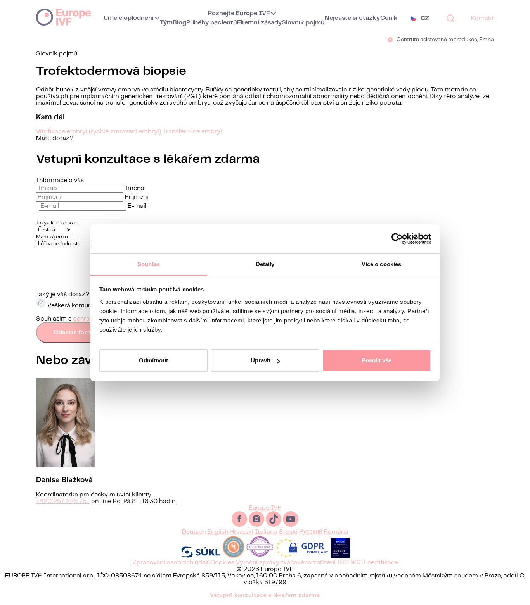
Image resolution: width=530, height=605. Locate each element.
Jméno (134, 188)
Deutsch (194, 532)
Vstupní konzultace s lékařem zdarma (265, 595)
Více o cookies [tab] (381, 264)
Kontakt (482, 18)
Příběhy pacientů (211, 23)
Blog (179, 23)
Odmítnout (153, 360)
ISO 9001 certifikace (367, 562)
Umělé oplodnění (129, 18)
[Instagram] (257, 525)
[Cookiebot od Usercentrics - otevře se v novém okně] (397, 239)
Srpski (288, 532)
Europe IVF (63, 16)
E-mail (137, 206)
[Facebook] (240, 525)
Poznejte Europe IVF (239, 13)
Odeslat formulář (79, 332)
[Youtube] (290, 525)
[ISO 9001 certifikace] (340, 556)
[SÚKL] (200, 556)
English (217, 532)
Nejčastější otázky (352, 18)
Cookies (222, 562)
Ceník (389, 18)
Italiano (266, 532)
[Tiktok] (274, 525)
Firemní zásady (259, 23)
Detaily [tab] (265, 264)
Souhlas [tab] (148, 264)
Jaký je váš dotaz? (62, 294)
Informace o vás (60, 180)
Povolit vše (376, 360)
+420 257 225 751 (63, 501)
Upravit (260, 360)
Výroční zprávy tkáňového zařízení (286, 562)
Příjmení (136, 197)
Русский (310, 532)
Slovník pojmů (303, 23)
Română (336, 532)
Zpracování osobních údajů (171, 562)
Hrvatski (241, 532)
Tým (166, 23)
